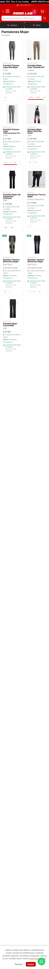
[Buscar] (44, 18)
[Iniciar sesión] (34, 11)
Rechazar (19, 964)
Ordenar (13, 25)
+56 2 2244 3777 (25, 5)
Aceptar (30, 964)
